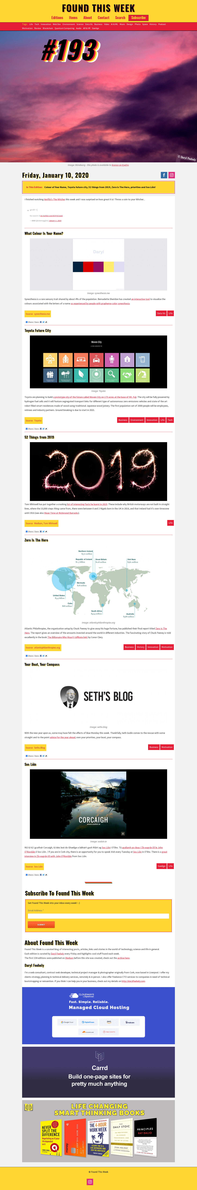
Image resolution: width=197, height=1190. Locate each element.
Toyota (37, 420)
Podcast (162, 24)
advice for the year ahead (62, 737)
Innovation (46, 24)
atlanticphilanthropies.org (47, 647)
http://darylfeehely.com (133, 981)
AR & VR (86, 28)
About (87, 17)
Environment (69, 24)
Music (122, 24)
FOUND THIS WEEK (98, 7)
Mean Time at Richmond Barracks (61, 512)
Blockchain (48, 28)
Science (80, 24)
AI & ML (114, 24)
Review (37, 28)
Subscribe (138, 17)
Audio (78, 28)
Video (106, 24)
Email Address (36, 910)
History (153, 24)
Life (31, 24)
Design (130, 24)
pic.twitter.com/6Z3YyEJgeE (51, 216)
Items (73, 17)
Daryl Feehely (57, 953)
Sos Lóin (106, 847)
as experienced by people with (100, 303)
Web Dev (57, 24)
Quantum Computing (64, 28)
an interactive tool (140, 299)
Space (145, 24)
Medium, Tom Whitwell (45, 523)
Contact (103, 17)
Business (98, 24)
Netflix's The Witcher (54, 199)
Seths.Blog (39, 747)
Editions (57, 17)
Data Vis (89, 24)
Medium (69, 957)
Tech (37, 24)
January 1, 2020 (55, 220)
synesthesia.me (42, 313)
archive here (123, 957)
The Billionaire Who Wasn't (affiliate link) (67, 637)
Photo (138, 24)
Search (120, 17)
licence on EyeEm (120, 165)
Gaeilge (95, 28)
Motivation (27, 28)
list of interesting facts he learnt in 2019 (87, 504)
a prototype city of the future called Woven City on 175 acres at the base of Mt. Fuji (94, 397)
